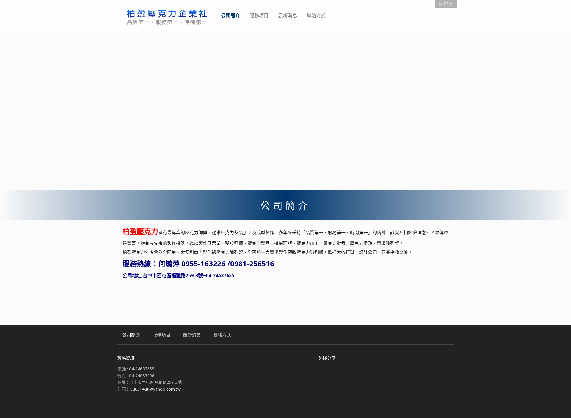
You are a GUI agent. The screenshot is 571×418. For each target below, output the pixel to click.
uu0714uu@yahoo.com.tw (155, 389)
